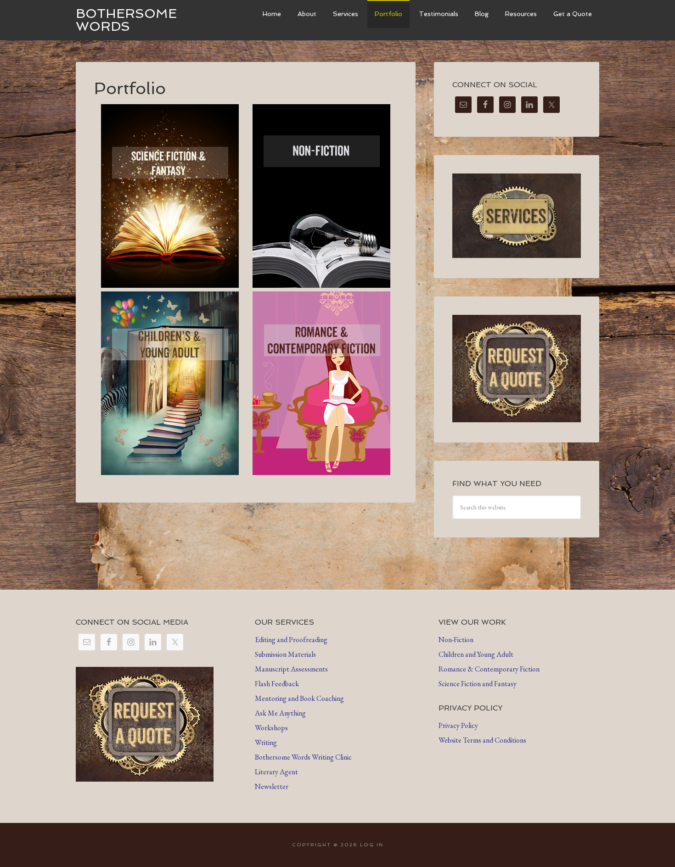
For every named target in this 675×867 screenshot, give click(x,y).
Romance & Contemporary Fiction (489, 669)
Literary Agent (276, 772)
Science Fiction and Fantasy (478, 683)
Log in (371, 844)
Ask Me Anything (280, 713)
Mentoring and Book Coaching (299, 698)
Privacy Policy (458, 725)
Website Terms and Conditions (482, 740)
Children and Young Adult (476, 654)
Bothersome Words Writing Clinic (303, 757)
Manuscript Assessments (291, 669)
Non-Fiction (456, 639)
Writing (266, 742)
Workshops (271, 728)
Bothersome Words (126, 20)
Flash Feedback (277, 683)
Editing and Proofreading (291, 639)
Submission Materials (285, 654)
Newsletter (271, 786)
